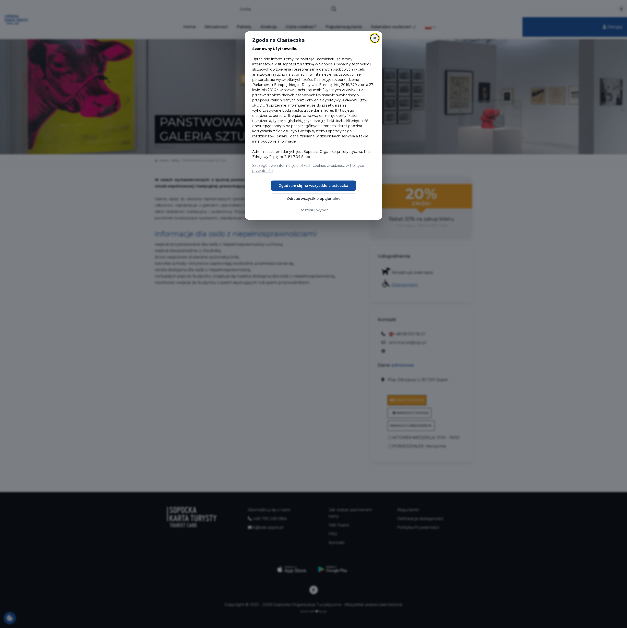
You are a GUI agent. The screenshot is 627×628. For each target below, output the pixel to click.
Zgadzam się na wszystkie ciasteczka (313, 185)
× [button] (374, 38)
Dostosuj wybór (313, 210)
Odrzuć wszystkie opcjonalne (313, 198)
